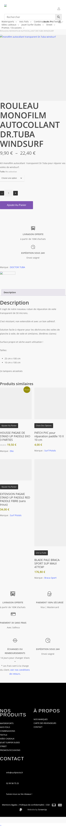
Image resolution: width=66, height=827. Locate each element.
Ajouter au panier (16, 205)
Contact (38, 727)
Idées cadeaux (7, 738)
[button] (33, 825)
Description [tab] (10, 292)
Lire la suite (41, 552)
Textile (3, 734)
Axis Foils (5, 727)
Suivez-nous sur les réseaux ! (19, 794)
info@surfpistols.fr (14, 772)
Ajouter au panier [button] (9, 425)
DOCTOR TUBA (17, 267)
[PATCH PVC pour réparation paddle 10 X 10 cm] (50, 403)
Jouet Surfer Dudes (10, 742)
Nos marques (41, 719)
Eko (12, 451)
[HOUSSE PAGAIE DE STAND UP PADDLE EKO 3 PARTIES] (16, 403)
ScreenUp (42, 809)
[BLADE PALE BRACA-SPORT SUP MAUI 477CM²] (50, 502)
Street (3, 746)
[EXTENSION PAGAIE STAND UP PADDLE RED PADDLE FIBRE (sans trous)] (16, 469)
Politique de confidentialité (31, 804)
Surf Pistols (50, 450)
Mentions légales (10, 804)
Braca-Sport (50, 577)
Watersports (7, 723)
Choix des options (44, 425)
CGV (48, 804)
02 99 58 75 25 (12, 783)
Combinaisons (7, 731)
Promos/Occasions (10, 750)
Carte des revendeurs (45, 723)
